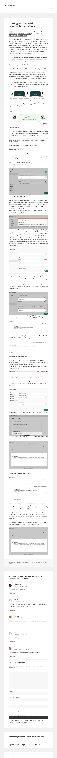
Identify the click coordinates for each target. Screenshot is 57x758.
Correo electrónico (15, 697)
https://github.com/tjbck (24, 33)
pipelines (11, 563)
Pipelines (11, 39)
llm (32, 562)
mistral (35, 562)
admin (19, 562)
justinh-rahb (17, 584)
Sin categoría (26, 562)
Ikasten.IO (9, 5)
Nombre (11, 691)
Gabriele (16, 616)
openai (39, 562)
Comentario (13, 671)
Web (10, 704)
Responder (12, 593)
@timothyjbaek (13, 33)
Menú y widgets (51, 8)
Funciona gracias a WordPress (16, 755)
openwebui (44, 562)
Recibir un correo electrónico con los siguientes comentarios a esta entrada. (28, 711)
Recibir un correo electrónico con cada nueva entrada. (22, 715)
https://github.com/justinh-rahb (18, 35)
